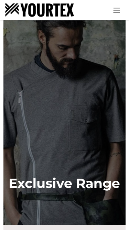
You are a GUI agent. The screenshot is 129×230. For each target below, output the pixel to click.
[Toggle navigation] (116, 10)
